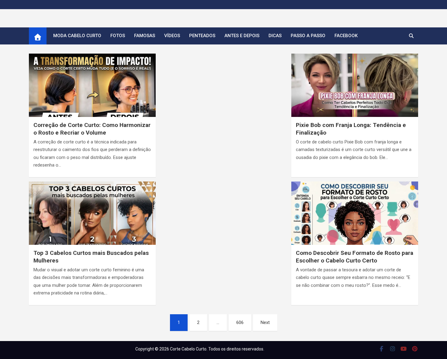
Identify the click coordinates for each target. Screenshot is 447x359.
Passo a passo (308, 35)
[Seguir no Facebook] (381, 349)
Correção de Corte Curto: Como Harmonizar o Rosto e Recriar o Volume (92, 128)
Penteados (202, 35)
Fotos (117, 35)
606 (240, 322)
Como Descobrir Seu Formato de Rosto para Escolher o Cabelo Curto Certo (354, 256)
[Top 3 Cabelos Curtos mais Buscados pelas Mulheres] (92, 217)
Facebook (346, 35)
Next (265, 322)
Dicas (275, 35)
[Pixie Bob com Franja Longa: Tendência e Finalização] (354, 89)
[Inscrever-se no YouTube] (403, 349)
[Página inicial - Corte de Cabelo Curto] (38, 35)
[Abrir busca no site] (411, 35)
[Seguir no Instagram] (392, 349)
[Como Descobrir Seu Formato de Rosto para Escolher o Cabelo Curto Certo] (354, 217)
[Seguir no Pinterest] (414, 349)
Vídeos (172, 35)
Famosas (144, 35)
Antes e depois (241, 35)
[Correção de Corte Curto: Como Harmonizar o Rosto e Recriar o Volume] (92, 89)
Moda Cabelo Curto (77, 35)
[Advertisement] (223, 92)
